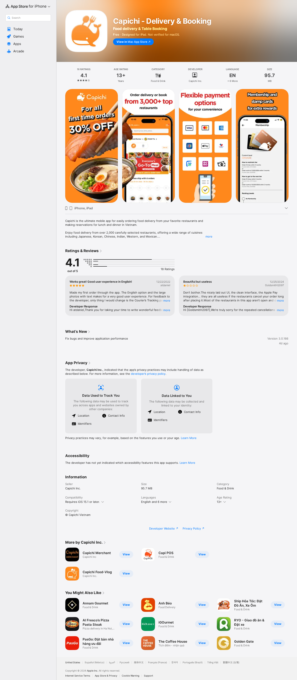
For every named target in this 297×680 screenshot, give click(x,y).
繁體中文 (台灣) (231, 662)
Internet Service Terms (77, 676)
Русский (124, 662)
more (208, 236)
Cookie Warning (130, 676)
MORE (166, 300)
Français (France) (157, 662)
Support (148, 676)
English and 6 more (154, 501)
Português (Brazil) (193, 662)
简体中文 (138, 662)
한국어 (175, 662)
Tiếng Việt (212, 662)
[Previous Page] (61, 146)
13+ (219, 501)
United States (72, 662)
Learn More (189, 438)
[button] (28, 29)
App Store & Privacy (106, 676)
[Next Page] (293, 146)
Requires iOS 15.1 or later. (82, 501)
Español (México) (94, 662)
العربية (112, 662)
